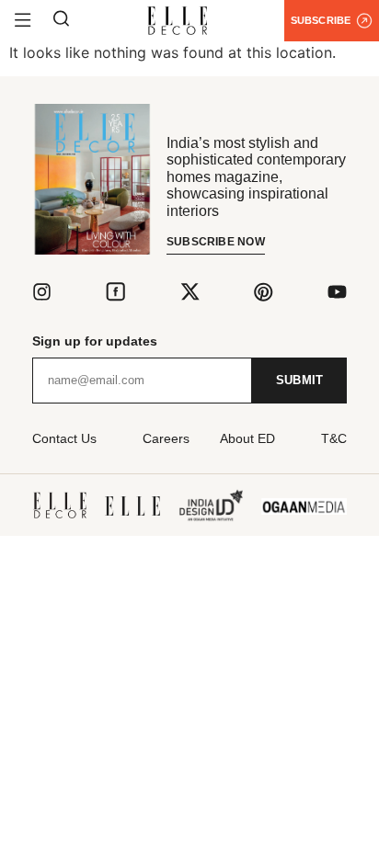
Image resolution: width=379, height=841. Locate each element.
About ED (247, 438)
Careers (166, 438)
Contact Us (64, 438)
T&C (334, 438)
